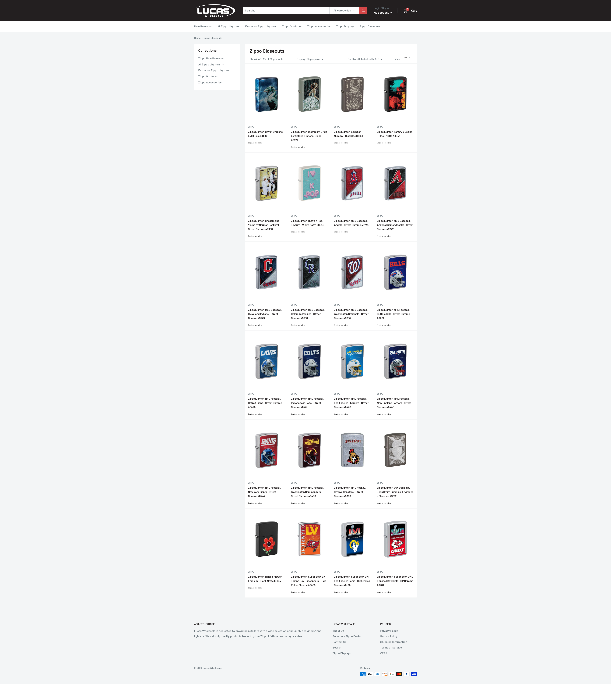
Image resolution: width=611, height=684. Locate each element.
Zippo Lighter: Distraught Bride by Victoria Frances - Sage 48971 (309, 136)
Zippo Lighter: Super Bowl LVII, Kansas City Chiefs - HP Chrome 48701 (395, 581)
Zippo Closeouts (370, 26)
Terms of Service (391, 647)
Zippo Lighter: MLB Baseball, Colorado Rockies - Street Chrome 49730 (308, 314)
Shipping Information (393, 642)
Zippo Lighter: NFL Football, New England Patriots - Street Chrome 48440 (394, 403)
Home (197, 37)
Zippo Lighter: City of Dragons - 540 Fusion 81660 (266, 133)
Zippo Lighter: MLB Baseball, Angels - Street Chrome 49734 (351, 222)
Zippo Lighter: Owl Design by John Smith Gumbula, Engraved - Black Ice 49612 (395, 492)
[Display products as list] (410, 58)
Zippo (251, 126)
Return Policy (388, 636)
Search (337, 647)
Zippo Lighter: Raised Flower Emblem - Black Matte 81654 (265, 578)
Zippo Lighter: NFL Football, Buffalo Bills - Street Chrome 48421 (393, 314)
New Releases (203, 26)
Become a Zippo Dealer (347, 636)
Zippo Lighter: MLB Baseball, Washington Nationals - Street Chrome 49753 (351, 314)
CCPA (383, 653)
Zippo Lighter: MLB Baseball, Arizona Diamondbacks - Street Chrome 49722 (395, 225)
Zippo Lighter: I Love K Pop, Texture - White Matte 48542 (307, 222)
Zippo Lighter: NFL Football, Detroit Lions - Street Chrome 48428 (265, 403)
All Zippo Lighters (228, 26)
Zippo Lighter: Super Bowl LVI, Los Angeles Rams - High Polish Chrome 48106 (352, 581)
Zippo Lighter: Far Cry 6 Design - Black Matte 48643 (394, 133)
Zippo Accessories (319, 26)
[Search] (363, 10)
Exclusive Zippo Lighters (261, 26)
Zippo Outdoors (292, 26)
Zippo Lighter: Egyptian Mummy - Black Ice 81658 (348, 133)
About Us (338, 630)
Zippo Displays (345, 26)
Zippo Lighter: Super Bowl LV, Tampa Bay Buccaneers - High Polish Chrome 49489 (308, 581)
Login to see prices (255, 143)
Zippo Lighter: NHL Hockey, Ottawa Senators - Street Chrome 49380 (350, 492)
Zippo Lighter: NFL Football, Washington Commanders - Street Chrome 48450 (307, 492)
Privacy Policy (389, 630)
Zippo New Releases (211, 58)
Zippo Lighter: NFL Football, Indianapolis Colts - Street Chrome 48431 (307, 403)
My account (381, 12)
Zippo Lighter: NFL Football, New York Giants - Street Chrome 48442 (264, 492)
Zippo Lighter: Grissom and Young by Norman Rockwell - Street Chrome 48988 (264, 225)
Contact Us (340, 642)
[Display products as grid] (405, 58)
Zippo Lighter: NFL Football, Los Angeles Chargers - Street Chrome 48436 (351, 403)
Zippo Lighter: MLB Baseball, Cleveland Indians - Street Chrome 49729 (265, 314)
